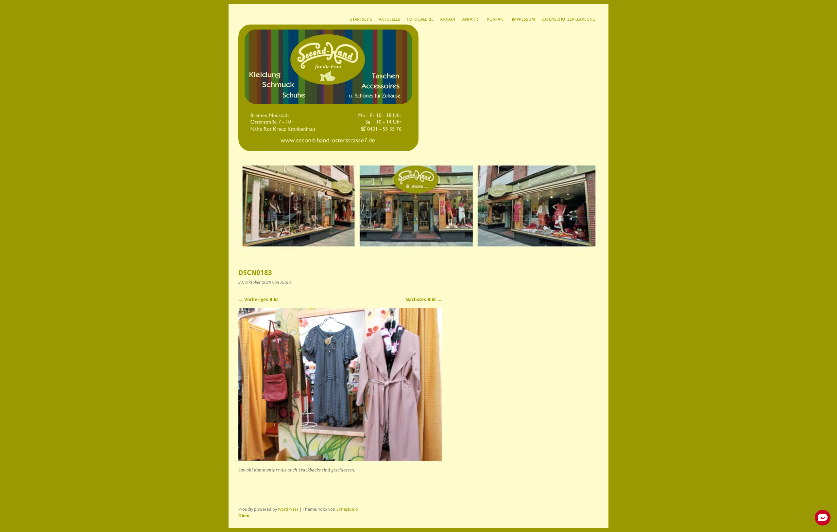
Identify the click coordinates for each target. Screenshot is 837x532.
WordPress (288, 509)
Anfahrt (471, 19)
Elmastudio (347, 509)
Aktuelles (389, 19)
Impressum (523, 19)
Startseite (361, 19)
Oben (243, 515)
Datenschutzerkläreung (568, 19)
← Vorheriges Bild (258, 299)
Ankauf (448, 19)
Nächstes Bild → (423, 299)
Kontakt (496, 19)
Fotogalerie (420, 19)
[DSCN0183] (340, 459)
